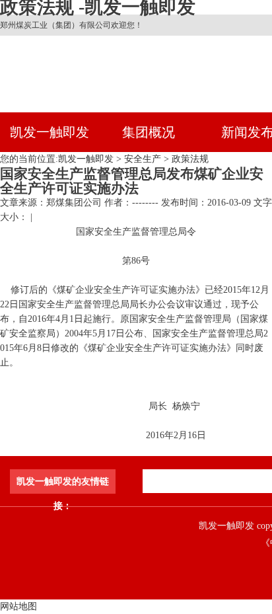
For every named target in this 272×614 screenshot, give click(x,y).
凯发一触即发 (49, 132)
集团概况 (148, 132)
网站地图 (18, 606)
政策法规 (190, 159)
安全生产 (142, 159)
